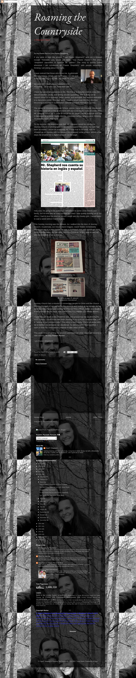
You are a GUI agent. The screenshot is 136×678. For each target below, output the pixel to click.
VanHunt (88, 604)
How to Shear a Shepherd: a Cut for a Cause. (53, 484)
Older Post (97, 417)
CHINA (48, 597)
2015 (40, 474)
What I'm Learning (44, 556)
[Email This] (68, 352)
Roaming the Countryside (60, 24)
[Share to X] (72, 352)
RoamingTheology (89, 602)
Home (68, 417)
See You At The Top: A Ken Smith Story (52, 495)
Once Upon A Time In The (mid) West (50, 563)
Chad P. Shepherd (51, 448)
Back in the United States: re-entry (49, 595)
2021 (40, 537)
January (42, 476)
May (41, 501)
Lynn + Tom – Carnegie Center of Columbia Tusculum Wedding (56, 549)
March (42, 482)
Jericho (81, 600)
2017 (40, 526)
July (41, 507)
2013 (40, 469)
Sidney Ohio (48, 604)
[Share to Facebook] (74, 352)
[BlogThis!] (70, 352)
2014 (40, 471)
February (43, 479)
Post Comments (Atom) (50, 421)
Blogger (95, 661)
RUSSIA (38, 604)
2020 (40, 534)
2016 (40, 523)
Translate (51, 441)
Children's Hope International (48, 569)
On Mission (42, 355)
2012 (40, 466)
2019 (40, 531)
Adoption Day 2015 (44, 558)
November (43, 517)
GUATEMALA (43, 599)
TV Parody (81, 604)
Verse (96, 604)
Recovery (78, 602)
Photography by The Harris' (47, 548)
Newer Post (39, 417)
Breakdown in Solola (74, 595)
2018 (40, 529)
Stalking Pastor (59, 604)
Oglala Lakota (57, 602)
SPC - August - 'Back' (44, 564)
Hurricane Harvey (71, 600)
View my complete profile (51, 455)
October (42, 515)
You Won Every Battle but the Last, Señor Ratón (54, 487)
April (41, 498)
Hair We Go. (60, 600)
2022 (40, 540)
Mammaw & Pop (90, 600)
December (43, 520)
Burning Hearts (88, 595)
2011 (40, 463)
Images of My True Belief (47, 490)
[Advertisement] (52, 643)
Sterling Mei (70, 604)
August (42, 509)
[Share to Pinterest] (76, 352)
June (41, 504)
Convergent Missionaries (66, 597)
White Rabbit (40, 605)
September (43, 512)
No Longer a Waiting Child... (55, 571)
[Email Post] (64, 352)
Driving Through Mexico (89, 597)
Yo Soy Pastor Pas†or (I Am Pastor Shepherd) (54, 492)
